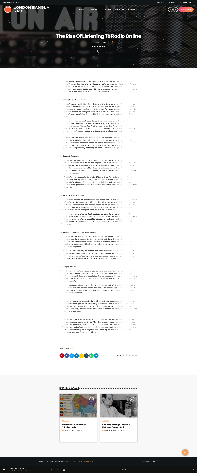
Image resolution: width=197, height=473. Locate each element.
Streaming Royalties (89, 461)
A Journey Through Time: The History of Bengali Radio (116, 425)
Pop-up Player (186, 9)
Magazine (99, 28)
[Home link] (27, 10)
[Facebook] (193, 2)
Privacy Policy (72, 461)
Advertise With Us (12, 2)
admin (72, 348)
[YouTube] (190, 2)
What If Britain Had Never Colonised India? (74, 425)
